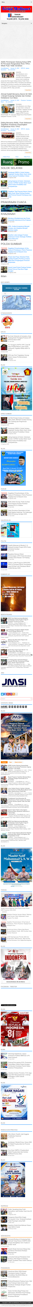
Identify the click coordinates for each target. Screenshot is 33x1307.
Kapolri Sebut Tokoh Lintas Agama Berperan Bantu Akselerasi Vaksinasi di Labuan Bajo (18, 811)
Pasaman (23, 100)
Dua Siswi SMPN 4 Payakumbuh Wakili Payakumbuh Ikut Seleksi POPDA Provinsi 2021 (18, 1152)
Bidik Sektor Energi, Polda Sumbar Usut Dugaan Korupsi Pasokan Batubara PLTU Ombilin (19, 503)
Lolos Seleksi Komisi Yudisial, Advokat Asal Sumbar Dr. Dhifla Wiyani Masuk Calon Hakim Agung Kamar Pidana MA (20, 790)
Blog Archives (18, 762)
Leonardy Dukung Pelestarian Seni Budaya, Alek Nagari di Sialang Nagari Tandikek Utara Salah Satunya (20, 1258)
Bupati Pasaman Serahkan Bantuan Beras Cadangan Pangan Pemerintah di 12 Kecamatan (19, 778)
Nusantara (3, 69)
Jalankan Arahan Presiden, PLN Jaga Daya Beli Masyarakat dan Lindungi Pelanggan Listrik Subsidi (20, 1074)
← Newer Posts (6, 156)
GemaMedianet (15, 1302)
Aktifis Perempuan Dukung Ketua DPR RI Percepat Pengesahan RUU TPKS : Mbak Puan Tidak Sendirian (16, 64)
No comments (11, 69)
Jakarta (27, 129)
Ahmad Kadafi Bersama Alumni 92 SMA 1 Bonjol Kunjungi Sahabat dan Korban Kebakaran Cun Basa (16, 96)
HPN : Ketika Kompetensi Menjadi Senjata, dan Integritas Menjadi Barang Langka (18, 228)
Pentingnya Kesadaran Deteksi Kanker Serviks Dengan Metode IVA (18, 630)
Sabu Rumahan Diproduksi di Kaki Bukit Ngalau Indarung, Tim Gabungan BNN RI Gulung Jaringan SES (20, 512)
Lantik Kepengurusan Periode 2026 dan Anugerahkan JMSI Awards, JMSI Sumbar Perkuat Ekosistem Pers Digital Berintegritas (19, 938)
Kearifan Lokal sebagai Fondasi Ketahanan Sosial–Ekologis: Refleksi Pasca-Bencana (19, 236)
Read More (28, 90)
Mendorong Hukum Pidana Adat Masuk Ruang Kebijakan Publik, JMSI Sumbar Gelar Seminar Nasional (19, 931)
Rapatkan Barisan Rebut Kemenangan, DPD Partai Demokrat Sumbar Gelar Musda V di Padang (19, 555)
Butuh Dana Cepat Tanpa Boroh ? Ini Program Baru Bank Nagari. (18, 650)
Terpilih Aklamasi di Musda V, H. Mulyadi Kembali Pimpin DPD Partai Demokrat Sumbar (19, 547)
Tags (10, 762)
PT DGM (28, 1302)
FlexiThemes (9, 1305)
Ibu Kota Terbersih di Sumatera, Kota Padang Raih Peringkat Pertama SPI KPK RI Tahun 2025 (19, 338)
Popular (4, 762)
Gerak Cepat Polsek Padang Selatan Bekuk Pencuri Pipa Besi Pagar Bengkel (19, 269)
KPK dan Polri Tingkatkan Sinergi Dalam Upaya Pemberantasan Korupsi (18, 357)
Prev (1, 655)
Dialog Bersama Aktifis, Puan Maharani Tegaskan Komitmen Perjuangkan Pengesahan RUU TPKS (16, 124)
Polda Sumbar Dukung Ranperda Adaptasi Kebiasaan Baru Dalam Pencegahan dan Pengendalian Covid (19, 834)
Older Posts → (28, 156)
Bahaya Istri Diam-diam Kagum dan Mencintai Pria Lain (17, 640)
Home (16, 156)
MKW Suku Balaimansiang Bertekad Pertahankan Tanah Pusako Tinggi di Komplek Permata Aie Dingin (18, 620)
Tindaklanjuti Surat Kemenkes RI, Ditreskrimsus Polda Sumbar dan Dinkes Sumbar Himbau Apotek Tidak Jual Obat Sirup (19, 800)
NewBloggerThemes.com (26, 1305)
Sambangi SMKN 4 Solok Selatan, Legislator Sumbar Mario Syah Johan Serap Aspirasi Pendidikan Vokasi (19, 174)
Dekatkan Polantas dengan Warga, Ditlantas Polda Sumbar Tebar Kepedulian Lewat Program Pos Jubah (19, 916)
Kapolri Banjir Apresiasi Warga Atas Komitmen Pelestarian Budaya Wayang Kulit (19, 1250)
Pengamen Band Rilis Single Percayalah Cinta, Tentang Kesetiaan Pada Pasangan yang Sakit (19, 1219)
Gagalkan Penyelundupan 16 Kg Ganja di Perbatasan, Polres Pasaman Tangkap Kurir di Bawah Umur (20, 250)
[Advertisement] (16, 42)
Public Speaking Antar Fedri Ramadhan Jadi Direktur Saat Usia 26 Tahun (20, 1211)
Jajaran (27, 68)
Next (31, 655)
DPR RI (23, 68)
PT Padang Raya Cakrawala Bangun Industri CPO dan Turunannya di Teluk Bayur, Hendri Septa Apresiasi (18, 661)
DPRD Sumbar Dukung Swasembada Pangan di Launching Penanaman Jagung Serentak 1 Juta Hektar (19, 767)
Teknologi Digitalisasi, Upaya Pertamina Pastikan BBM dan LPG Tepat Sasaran (19, 1055)
